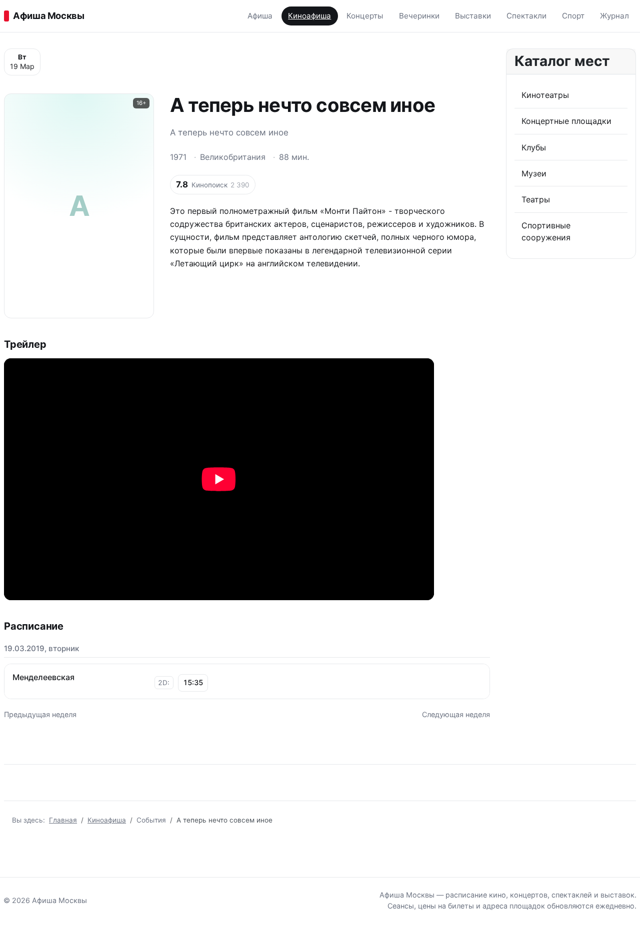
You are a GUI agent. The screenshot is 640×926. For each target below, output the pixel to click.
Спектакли (526, 15)
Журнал (614, 15)
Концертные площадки (567, 121)
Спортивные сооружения (546, 231)
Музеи (534, 173)
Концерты (364, 15)
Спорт (573, 15)
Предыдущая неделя (40, 714)
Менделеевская (43, 677)
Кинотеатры (545, 95)
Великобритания (233, 157)
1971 (178, 157)
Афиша (260, 15)
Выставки (473, 15)
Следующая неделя (456, 714)
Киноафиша (309, 15)
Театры (536, 199)
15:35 (193, 682)
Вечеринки (419, 15)
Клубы (534, 147)
